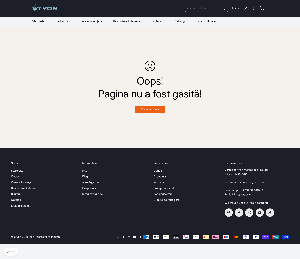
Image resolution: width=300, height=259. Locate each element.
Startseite (38, 21)
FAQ (85, 170)
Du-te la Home (150, 109)
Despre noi (89, 188)
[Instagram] (249, 212)
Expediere (159, 176)
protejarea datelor (164, 188)
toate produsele (206, 21)
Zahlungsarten (162, 194)
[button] (262, 8)
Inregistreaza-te (92, 194)
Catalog (180, 21)
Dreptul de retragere (166, 200)
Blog (85, 176)
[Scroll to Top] (293, 240)
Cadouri (60, 21)
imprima (158, 182)
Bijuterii (156, 21)
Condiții (158, 170)
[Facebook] (239, 212)
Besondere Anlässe (125, 21)
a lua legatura (91, 182)
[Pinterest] (229, 212)
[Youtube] (260, 212)
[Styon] (44, 8)
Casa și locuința (89, 21)
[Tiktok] (270, 212)
